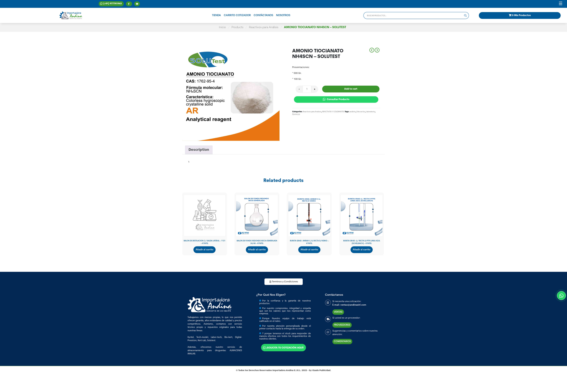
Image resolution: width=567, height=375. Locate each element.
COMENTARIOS (342, 341)
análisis (353, 112)
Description (199, 150)
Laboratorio (370, 112)
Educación (361, 112)
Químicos (296, 114)
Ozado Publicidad (321, 370)
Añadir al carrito (204, 250)
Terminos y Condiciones (285, 282)
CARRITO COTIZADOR (237, 15)
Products (237, 27)
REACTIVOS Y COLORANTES (333, 112)
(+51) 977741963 (112, 4)
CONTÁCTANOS (263, 15)
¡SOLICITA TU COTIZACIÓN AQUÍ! (285, 348)
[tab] (199, 149)
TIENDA (216, 15)
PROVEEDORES (342, 325)
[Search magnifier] (465, 15)
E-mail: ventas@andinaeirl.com (349, 305)
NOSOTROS (283, 15)
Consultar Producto (337, 99)
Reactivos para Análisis (263, 27)
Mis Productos (521, 15)
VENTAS (338, 312)
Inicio (222, 27)
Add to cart (350, 89)
